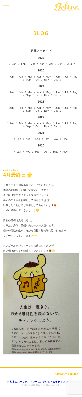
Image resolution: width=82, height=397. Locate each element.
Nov (46, 79)
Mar (32, 64)
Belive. (66, 6)
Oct (37, 79)
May (51, 64)
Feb (23, 64)
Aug (69, 64)
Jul (66, 76)
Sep (28, 79)
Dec (56, 79)
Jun (60, 64)
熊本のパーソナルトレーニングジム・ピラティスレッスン (42, 381)
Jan (14, 64)
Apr (42, 64)
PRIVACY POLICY (66, 374)
